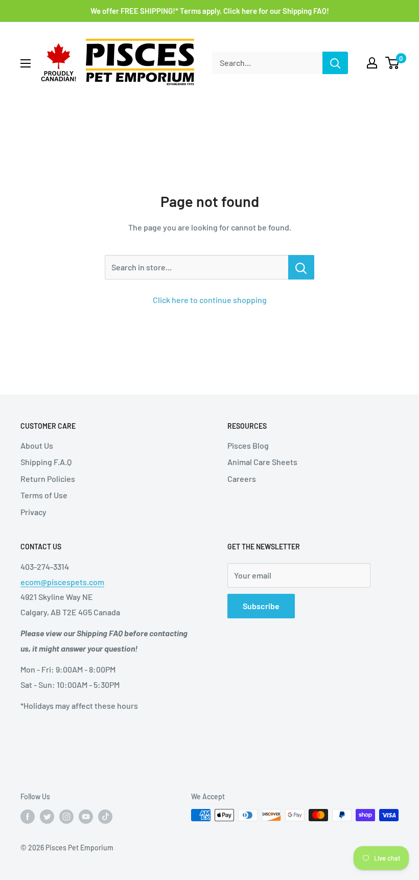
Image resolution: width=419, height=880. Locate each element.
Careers (241, 478)
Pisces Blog (248, 445)
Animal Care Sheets (262, 462)
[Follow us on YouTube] (86, 816)
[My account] (372, 62)
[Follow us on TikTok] (105, 816)
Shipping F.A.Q (46, 462)
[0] (392, 63)
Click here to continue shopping (210, 300)
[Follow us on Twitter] (47, 816)
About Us (36, 445)
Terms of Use (43, 495)
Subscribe (261, 606)
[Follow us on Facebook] (27, 816)
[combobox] (267, 63)
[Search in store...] (301, 267)
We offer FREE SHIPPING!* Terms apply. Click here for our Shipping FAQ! (209, 10)
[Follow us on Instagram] (66, 816)
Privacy (33, 512)
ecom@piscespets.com (62, 582)
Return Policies (47, 478)
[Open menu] (25, 63)
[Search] (335, 63)
